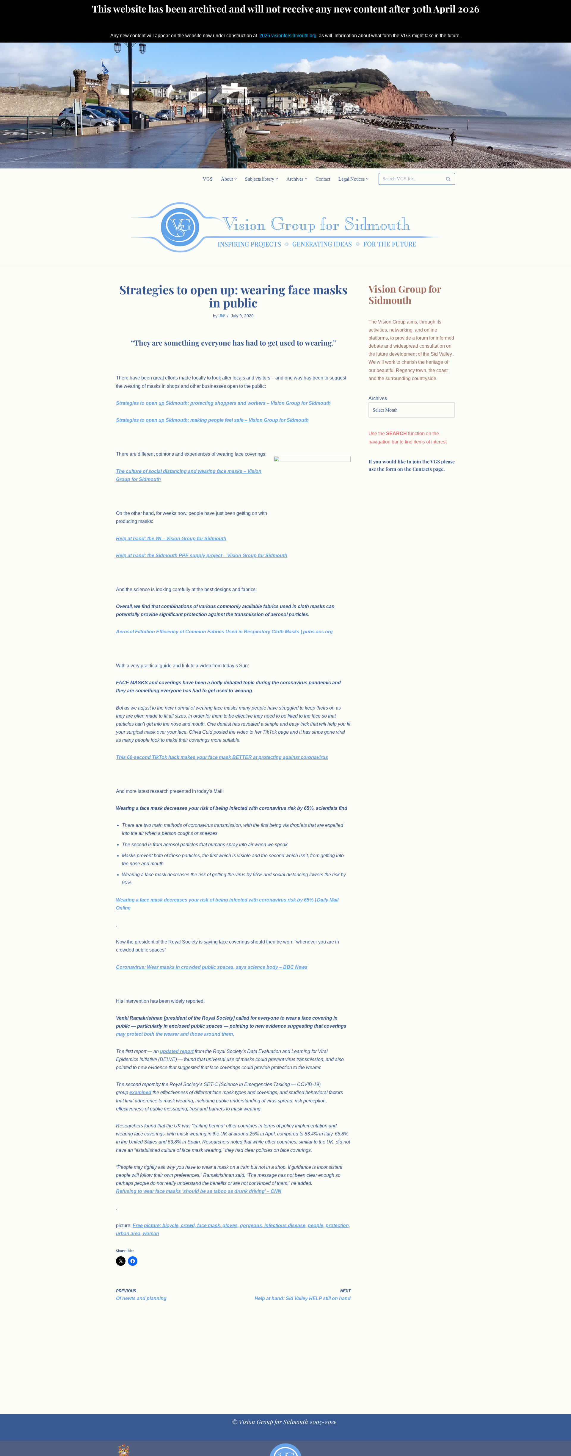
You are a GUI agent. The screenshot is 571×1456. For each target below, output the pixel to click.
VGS (208, 179)
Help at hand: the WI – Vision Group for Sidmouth (171, 538)
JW (222, 315)
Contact (323, 179)
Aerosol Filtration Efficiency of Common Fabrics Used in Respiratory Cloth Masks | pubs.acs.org (224, 631)
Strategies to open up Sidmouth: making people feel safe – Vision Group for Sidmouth (212, 420)
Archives (377, 398)
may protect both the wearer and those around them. (175, 1034)
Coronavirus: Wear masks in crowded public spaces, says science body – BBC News (212, 967)
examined (140, 1092)
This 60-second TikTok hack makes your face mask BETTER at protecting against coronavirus (222, 757)
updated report (177, 1051)
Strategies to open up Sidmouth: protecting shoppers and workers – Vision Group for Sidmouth (223, 403)
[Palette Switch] (407, 227)
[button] (235, 179)
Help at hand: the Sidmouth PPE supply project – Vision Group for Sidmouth (201, 555)
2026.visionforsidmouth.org (287, 35)
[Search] (448, 179)
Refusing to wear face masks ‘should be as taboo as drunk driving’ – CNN (198, 1191)
